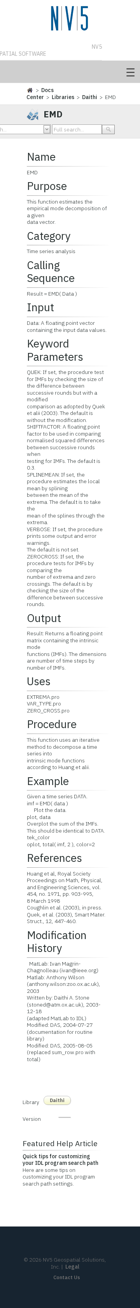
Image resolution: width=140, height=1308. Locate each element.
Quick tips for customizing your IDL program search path (60, 1160)
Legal (72, 1266)
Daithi (89, 97)
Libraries (63, 97)
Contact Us (66, 1277)
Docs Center (40, 94)
